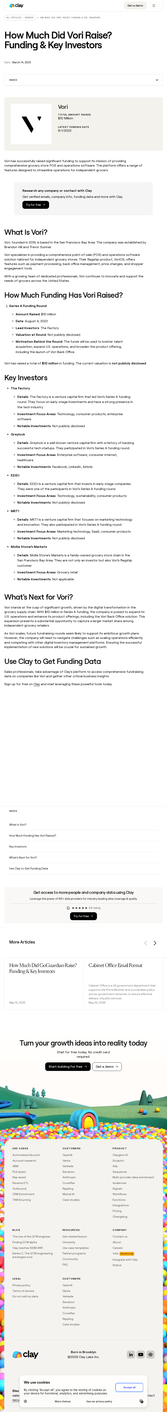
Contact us (120, 1236)
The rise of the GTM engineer (31, 1236)
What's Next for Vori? (23, 857)
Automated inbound (26, 1155)
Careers (118, 1247)
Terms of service (23, 1290)
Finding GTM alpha (24, 1242)
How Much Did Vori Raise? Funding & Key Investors (70, 17)
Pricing (117, 1211)
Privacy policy (21, 1285)
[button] (83, 79)
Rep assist (19, 1177)
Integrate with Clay (125, 1259)
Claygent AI (120, 1155)
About (117, 1242)
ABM (15, 1166)
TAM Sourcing (21, 1199)
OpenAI (67, 1155)
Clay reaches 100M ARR (27, 1247)
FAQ (65, 1264)
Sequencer (120, 1171)
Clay (37, 684)
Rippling (68, 1188)
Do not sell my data (25, 1296)
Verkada (68, 1166)
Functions (119, 1199)
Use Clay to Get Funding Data (28, 868)
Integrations (121, 1205)
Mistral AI (68, 1194)
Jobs (116, 1253)
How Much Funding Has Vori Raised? (32, 835)
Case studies (71, 1199)
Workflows (120, 1194)
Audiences (119, 1183)
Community (70, 1259)
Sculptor (118, 1160)
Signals (117, 1188)
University (69, 1242)
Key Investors (18, 846)
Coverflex (69, 1183)
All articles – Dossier (19, 17)
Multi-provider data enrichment (133, 1177)
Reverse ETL (20, 1183)
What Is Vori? (17, 824)
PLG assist (19, 1171)
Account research (24, 1160)
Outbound (19, 1188)
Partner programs (74, 1253)
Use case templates (76, 1247)
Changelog (120, 1216)
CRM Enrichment (23, 1194)
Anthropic (69, 1177)
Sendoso (69, 1171)
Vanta (66, 1160)
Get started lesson (75, 1236)
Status (117, 1265)
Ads (115, 1166)
